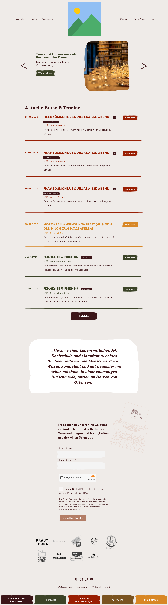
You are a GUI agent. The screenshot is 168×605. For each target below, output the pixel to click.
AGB (107, 587)
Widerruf (96, 587)
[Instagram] (81, 579)
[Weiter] (144, 66)
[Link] (17, 600)
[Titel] (84, 19)
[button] (26, 19)
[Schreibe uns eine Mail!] (91, 579)
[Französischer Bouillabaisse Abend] (84, 128)
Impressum (82, 587)
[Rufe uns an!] (86, 579)
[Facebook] (76, 579)
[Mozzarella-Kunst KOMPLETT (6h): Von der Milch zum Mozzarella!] (84, 234)
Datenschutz (65, 587)
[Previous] (24, 66)
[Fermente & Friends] (84, 266)
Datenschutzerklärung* (80, 493)
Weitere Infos (45, 73)
